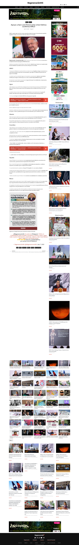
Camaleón (37, 7)
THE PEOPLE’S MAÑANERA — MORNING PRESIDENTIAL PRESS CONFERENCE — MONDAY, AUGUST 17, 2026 (27, 427)
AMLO (27, 22)
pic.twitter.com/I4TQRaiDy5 (28, 241)
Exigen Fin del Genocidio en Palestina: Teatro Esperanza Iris (51, 387)
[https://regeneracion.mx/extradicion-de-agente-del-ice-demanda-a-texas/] (52, 404)
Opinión (42, 7)
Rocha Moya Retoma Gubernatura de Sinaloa (26, 367)
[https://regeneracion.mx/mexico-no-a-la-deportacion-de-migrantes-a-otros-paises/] (39, 364)
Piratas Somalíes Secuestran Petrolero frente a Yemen (27, 377)
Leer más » (50, 146)
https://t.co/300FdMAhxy (32, 239)
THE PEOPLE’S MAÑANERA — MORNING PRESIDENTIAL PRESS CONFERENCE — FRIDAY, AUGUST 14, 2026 (40, 427)
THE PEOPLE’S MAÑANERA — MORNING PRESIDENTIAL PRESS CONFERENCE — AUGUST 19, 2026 (39, 397)
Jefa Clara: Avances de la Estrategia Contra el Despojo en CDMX (40, 417)
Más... (11, 440)
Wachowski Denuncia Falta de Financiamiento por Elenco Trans (27, 437)
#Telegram (35, 234)
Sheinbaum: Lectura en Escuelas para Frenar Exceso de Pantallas (52, 437)
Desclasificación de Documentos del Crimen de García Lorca (15, 407)
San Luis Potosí (38, 247)
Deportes (48, 7)
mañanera (24, 247)
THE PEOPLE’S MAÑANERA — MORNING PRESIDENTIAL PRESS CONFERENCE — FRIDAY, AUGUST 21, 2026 (15, 377)
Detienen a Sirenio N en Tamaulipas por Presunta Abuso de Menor (15, 437)
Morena (32, 247)
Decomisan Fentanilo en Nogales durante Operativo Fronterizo (39, 407)
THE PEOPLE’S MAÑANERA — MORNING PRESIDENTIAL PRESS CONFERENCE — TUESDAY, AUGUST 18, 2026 (27, 417)
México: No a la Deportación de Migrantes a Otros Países (39, 367)
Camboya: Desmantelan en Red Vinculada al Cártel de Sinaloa (15, 367)
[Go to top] (77, 543)
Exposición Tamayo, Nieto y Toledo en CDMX (39, 377)
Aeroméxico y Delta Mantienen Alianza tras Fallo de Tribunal (51, 377)
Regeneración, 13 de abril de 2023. (16, 60)
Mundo (31, 7)
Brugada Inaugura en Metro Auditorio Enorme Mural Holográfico (14, 387)
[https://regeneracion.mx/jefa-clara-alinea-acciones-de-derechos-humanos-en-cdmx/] (64, 404)
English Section (55, 7)
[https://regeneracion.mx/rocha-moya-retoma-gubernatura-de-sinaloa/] (27, 364)
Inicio (16, 7)
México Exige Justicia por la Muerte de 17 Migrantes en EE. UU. (27, 397)
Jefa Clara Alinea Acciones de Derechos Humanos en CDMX (64, 407)
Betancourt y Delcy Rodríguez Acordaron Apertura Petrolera (27, 407)
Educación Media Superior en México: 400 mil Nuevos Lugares (15, 427)
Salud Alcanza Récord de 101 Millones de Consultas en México (15, 417)
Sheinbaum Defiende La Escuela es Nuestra (27, 387)
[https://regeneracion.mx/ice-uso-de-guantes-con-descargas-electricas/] (64, 423)
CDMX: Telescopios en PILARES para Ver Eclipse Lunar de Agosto (52, 367)
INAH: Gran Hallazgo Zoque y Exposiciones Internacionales (64, 367)
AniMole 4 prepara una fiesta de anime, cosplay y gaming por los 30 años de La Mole (40, 437)
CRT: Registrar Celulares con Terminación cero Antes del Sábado (51, 427)
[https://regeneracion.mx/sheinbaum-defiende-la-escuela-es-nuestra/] (27, 384)
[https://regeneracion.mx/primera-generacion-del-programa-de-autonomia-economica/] (64, 433)
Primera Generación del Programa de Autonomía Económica (63, 437)
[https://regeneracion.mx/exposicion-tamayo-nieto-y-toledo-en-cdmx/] (39, 374)
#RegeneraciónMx (19, 234)
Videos (62, 7)
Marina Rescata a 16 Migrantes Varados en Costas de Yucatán (64, 377)
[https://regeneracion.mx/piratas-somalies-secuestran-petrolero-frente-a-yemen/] (27, 374)
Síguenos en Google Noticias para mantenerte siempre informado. (22, 231)
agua (17, 247)
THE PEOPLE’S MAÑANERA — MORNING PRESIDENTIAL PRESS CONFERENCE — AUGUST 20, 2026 (39, 387)
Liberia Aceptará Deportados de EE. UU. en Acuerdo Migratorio (51, 397)
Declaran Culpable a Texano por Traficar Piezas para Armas (64, 397)
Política (26, 7)
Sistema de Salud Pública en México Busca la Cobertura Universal (64, 417)
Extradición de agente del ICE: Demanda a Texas (51, 407)
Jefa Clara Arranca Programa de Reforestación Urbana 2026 (64, 387)
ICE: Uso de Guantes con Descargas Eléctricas (63, 427)
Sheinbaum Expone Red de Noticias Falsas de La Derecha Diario (15, 397)
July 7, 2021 (40, 244)
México (21, 7)
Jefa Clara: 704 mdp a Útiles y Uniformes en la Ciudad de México (51, 417)
